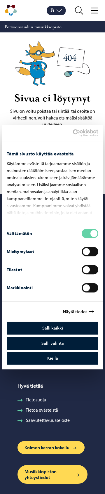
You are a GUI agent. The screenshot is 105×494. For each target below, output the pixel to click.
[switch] (90, 251)
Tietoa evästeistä (42, 410)
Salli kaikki (52, 328)
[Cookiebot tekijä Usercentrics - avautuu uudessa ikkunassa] (77, 133)
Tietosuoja (36, 400)
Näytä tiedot (75, 311)
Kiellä (52, 358)
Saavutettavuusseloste (48, 420)
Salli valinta (52, 343)
